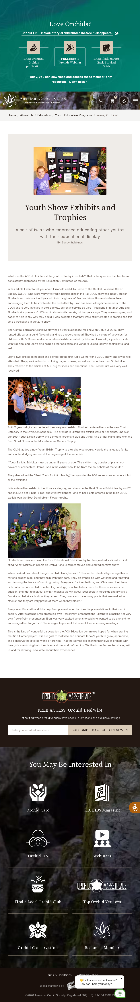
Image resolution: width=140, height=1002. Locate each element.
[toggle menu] (135, 100)
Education (44, 115)
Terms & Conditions (59, 975)
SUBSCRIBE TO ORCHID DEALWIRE (100, 730)
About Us (26, 115)
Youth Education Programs (73, 115)
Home (12, 115)
